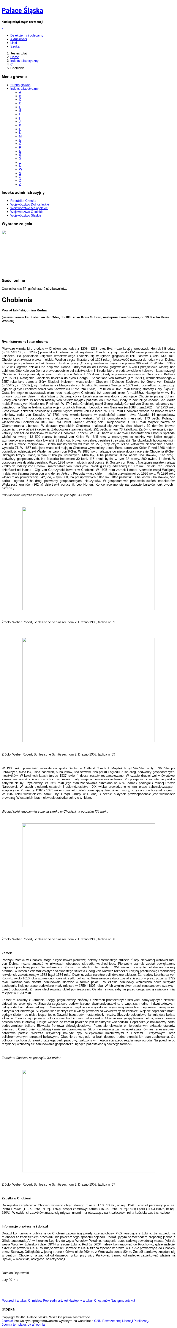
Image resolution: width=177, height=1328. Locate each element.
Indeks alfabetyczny (24, 88)
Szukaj (15, 46)
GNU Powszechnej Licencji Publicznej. (121, 1321)
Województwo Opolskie (26, 212)
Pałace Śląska (22, 10)
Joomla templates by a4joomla (23, 1324)
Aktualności (18, 39)
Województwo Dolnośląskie (29, 204)
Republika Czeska (23, 200)
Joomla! (7, 1321)
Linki (13, 43)
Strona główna (20, 85)
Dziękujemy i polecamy (26, 35)
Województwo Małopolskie (29, 208)
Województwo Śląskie (25, 215)
